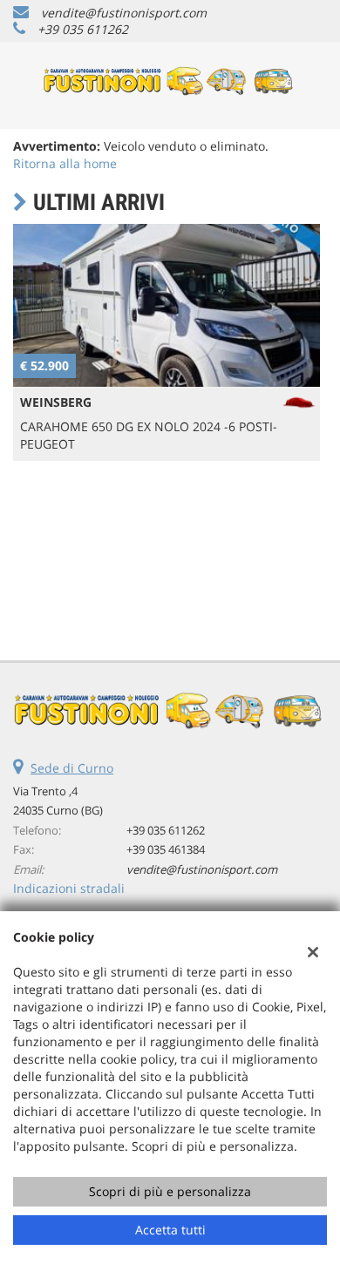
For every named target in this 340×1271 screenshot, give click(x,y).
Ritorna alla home (65, 163)
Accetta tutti (170, 1229)
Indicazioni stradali (69, 888)
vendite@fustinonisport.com (124, 12)
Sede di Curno (72, 768)
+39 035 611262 (82, 29)
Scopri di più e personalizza (170, 1191)
